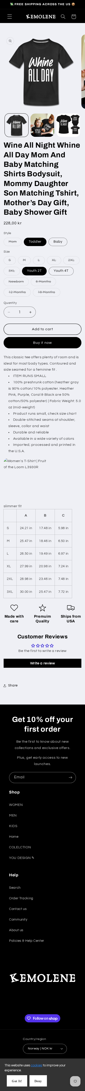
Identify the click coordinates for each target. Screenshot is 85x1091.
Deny (38, 1081)
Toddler (35, 241)
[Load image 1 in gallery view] (16, 125)
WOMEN (16, 805)
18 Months (49, 293)
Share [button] (13, 685)
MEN (13, 815)
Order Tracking (21, 898)
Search (15, 887)
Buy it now (42, 342)
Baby (57, 241)
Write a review (42, 663)
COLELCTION (20, 847)
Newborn (19, 283)
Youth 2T (34, 270)
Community (18, 919)
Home (14, 836)
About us (16, 930)
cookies (36, 1065)
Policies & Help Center (26, 940)
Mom (15, 243)
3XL (14, 272)
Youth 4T (61, 270)
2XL (74, 261)
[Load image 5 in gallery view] (68, 125)
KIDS (13, 826)
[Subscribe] (70, 777)
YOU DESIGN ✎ (22, 858)
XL (56, 261)
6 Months (46, 283)
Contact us (18, 909)
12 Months (20, 293)
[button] (9, 17)
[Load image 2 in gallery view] (42, 125)
